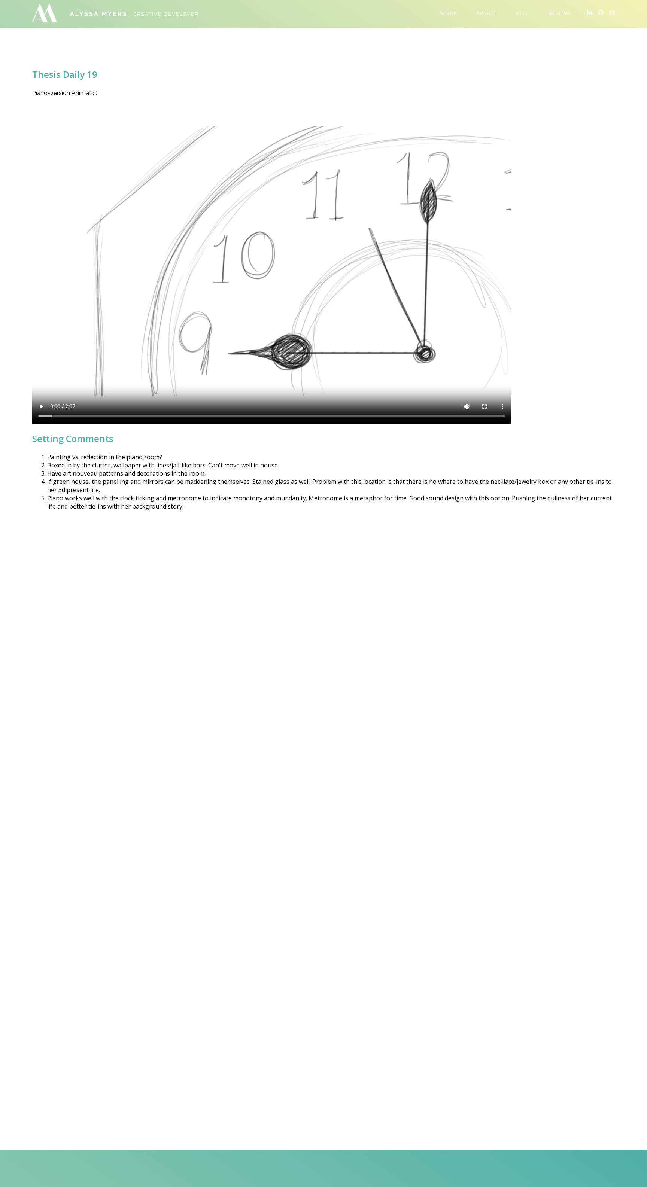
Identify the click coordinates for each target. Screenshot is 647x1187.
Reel (523, 13)
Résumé (560, 13)
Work (449, 13)
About (487, 13)
